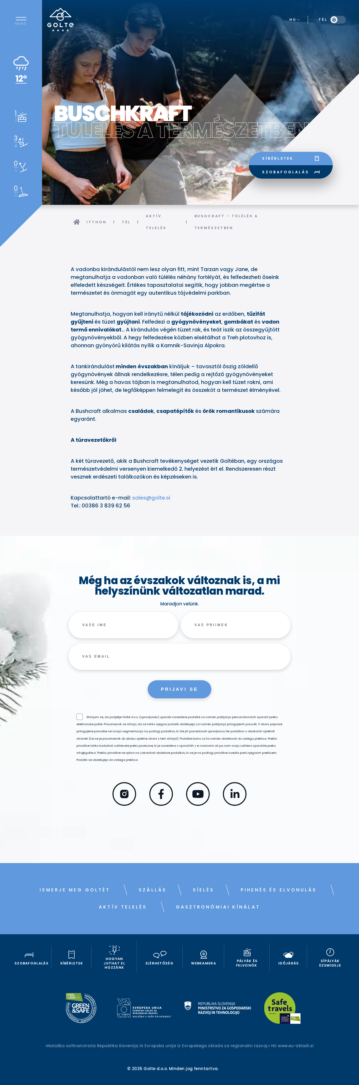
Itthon (96, 222)
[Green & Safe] (81, 1009)
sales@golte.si (151, 497)
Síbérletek (277, 158)
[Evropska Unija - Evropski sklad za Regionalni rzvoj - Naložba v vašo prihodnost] (144, 1009)
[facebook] (161, 804)
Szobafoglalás (285, 172)
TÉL (126, 222)
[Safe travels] (282, 1009)
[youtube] (198, 804)
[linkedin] (235, 804)
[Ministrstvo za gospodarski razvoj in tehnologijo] (217, 1008)
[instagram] (124, 804)
